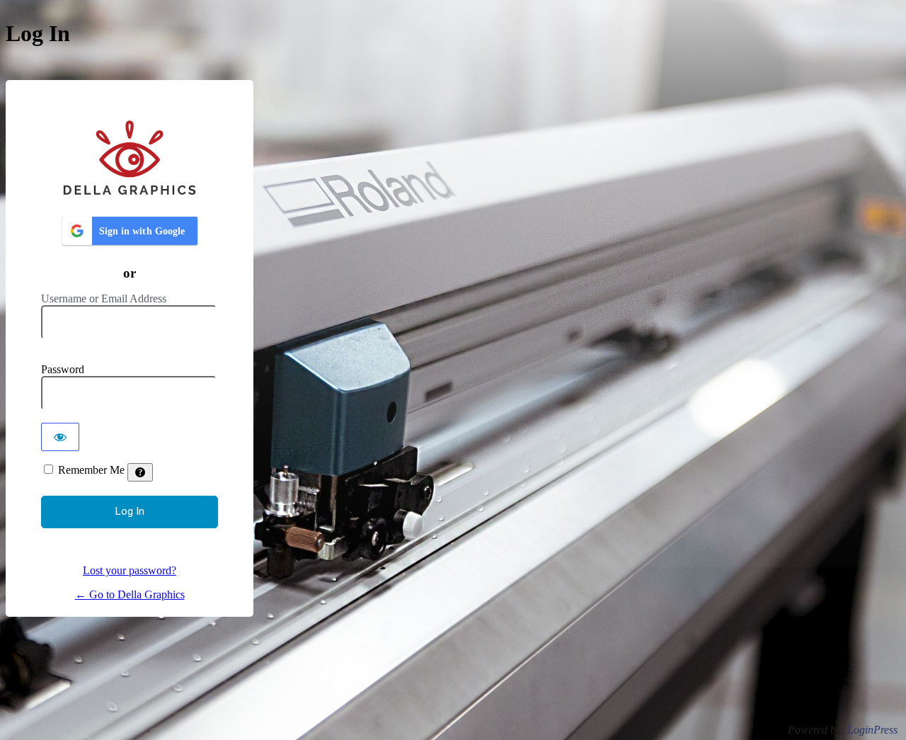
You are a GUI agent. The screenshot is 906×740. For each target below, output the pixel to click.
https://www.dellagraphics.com (129, 156)
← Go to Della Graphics (130, 594)
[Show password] (60, 437)
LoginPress (872, 730)
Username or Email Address (103, 298)
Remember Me (91, 470)
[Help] (140, 472)
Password (62, 369)
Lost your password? (129, 570)
